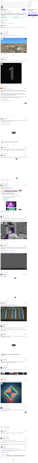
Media (4, 19)
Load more (14, 461)
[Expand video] (24, 268)
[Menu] (26, 9)
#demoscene (2, 23)
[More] (26, 29)
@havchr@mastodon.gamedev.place (4, 10)
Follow (24, 9)
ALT (19, 209)
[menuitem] (14, 261)
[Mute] (3, 268)
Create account (33, 15)
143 (1, 12)
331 (4, 12)
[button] (14, 261)
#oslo (8, 23)
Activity (1, 19)
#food (13, 23)
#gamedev (6, 23)
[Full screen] (25, 268)
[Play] (1, 268)
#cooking (11, 23)
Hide (25, 38)
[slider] (13, 267)
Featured (6, 19)
